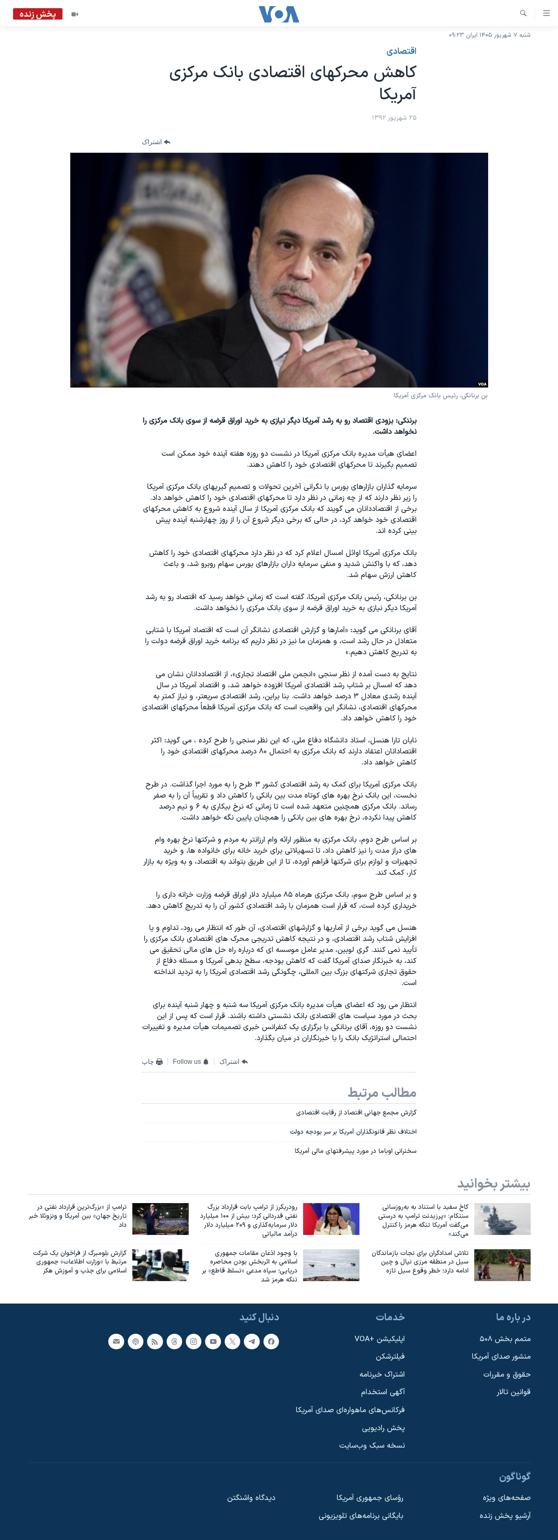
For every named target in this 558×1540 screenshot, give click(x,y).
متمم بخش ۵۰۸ (505, 1339)
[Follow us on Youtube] (213, 1341)
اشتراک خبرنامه (382, 1374)
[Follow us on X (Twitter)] (232, 1341)
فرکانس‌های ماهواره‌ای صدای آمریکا (350, 1410)
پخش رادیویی (383, 1428)
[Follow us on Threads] (174, 1341)
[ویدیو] (74, 14)
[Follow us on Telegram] (251, 1341)
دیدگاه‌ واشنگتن (251, 1498)
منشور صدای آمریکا (501, 1356)
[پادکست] (135, 1341)
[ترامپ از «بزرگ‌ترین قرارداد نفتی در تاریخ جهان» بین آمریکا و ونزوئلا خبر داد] (160, 1219)
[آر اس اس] (155, 1341)
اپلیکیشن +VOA (380, 1339)
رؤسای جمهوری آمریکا (370, 1498)
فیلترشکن (390, 1356)
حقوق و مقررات (507, 1374)
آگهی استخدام (383, 1392)
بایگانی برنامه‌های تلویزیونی (361, 1516)
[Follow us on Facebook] (271, 1341)
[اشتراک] (116, 1341)
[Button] (156, 142)
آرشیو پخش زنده (505, 1516)
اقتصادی (401, 51)
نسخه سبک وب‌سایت (372, 1445)
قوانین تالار (514, 1392)
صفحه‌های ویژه (507, 1498)
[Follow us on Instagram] (193, 1341)
